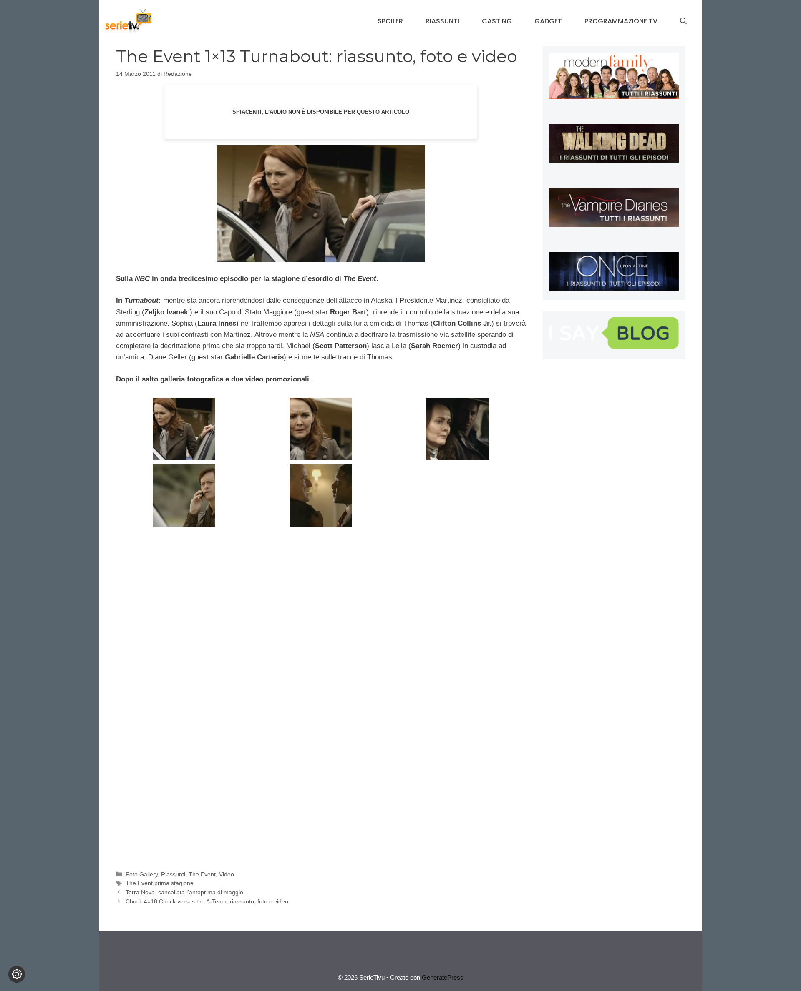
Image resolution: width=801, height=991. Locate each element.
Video (226, 874)
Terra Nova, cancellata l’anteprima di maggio (184, 892)
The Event (202, 874)
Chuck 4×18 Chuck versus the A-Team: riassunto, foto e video (207, 901)
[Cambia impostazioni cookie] (16, 974)
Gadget (548, 21)
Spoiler (390, 21)
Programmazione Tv (620, 21)
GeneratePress (442, 977)
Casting (497, 21)
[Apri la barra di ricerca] (683, 21)
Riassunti (442, 21)
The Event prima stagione (160, 883)
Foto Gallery (142, 874)
